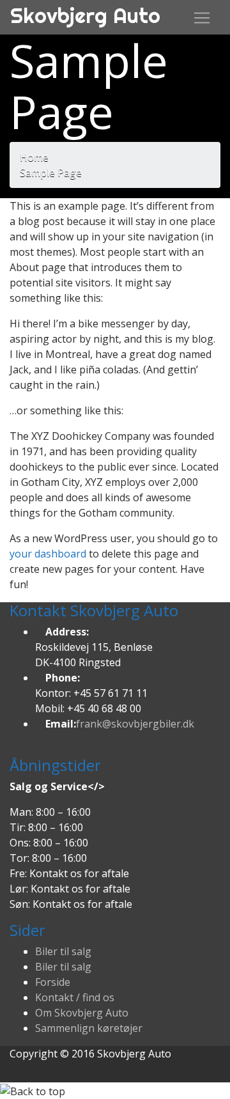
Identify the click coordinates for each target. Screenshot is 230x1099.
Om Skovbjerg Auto (81, 1013)
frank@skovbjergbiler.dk (135, 724)
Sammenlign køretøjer (88, 1028)
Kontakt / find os (74, 997)
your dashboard (48, 554)
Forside (52, 982)
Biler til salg (63, 951)
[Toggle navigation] (202, 18)
